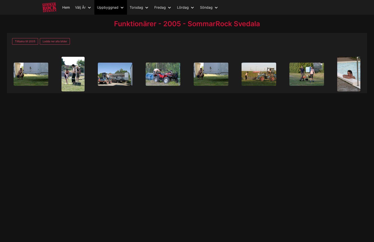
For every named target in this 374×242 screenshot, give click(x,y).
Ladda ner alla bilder (55, 41)
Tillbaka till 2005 (25, 41)
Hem (66, 7)
